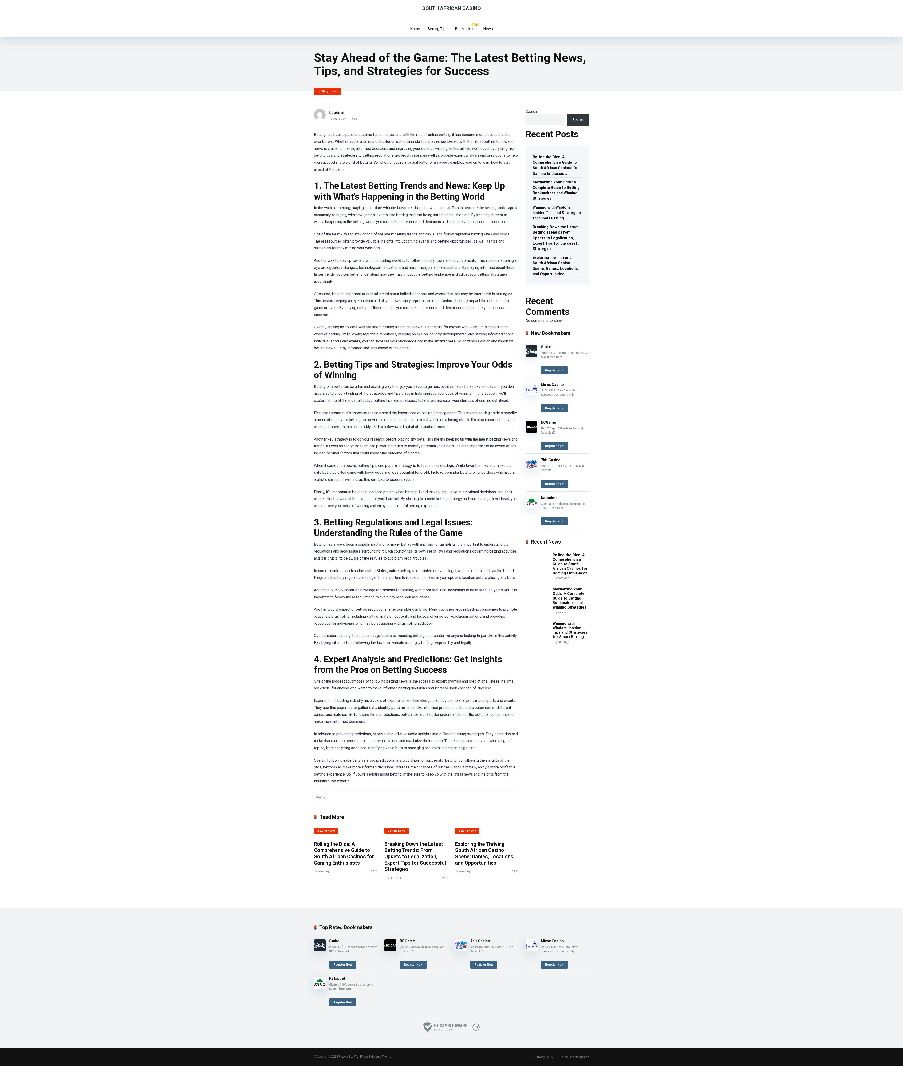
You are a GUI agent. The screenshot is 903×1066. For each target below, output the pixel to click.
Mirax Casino (552, 384)
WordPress (361, 1056)
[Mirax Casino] (531, 393)
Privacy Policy (544, 1057)
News (488, 29)
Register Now (554, 370)
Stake (546, 347)
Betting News (327, 91)
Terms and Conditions (574, 1057)
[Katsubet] (531, 507)
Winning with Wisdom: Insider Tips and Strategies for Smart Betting (557, 212)
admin (339, 112)
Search (531, 111)
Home (415, 29)
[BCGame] (531, 431)
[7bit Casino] (531, 469)
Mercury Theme (381, 1056)
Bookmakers (465, 29)
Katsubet (549, 498)
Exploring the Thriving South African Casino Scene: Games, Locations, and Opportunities (485, 853)
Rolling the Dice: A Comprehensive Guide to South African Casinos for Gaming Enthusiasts (344, 853)
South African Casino (451, 8)
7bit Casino (551, 460)
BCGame (548, 422)
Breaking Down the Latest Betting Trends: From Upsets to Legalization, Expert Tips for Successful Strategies (415, 856)
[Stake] (531, 356)
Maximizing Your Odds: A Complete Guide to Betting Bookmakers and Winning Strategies (556, 190)
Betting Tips (438, 29)
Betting (320, 797)
